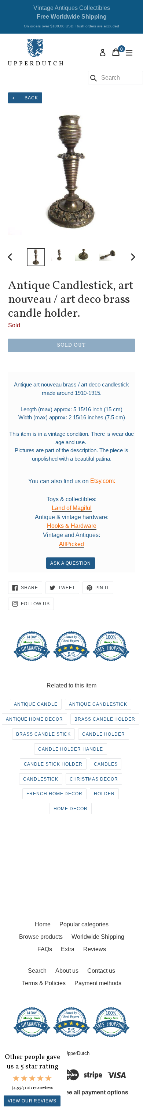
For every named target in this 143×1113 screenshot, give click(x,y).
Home (43, 924)
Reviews (94, 949)
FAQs (44, 949)
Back (30, 97)
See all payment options (95, 1092)
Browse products (41, 937)
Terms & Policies (44, 983)
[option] (36, 257)
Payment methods (97, 983)
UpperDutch (77, 1053)
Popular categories (84, 924)
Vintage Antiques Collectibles (71, 16)
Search (37, 971)
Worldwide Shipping (98, 937)
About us (66, 971)
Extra (67, 949)
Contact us (101, 971)
